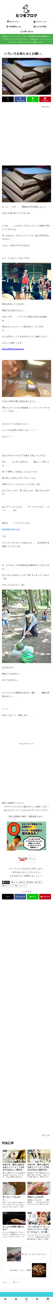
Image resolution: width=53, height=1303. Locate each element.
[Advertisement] (26, 136)
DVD (23, 882)
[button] (46, 658)
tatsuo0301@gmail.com (13, 349)
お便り (39, 882)
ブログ (7, 882)
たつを (16, 882)
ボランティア (9, 886)
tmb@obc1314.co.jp (10, 529)
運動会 (31, 882)
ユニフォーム (21, 886)
